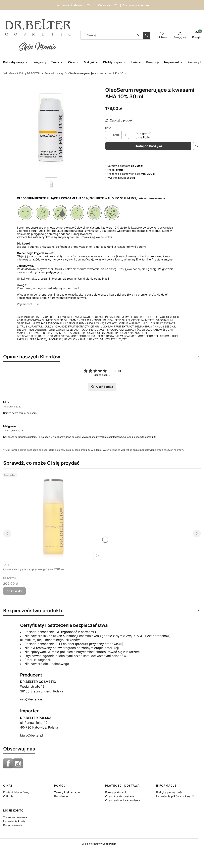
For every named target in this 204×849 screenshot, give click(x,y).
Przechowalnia (12, 825)
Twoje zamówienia (15, 817)
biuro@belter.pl (31, 735)
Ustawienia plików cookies (173, 796)
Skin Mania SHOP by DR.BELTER (21, 73)
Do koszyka (14, 591)
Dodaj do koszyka (148, 146)
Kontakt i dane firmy (16, 792)
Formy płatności (115, 792)
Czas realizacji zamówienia (122, 800)
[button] (146, 35)
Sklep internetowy (97, 843)
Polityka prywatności (169, 792)
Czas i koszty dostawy (120, 796)
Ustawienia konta (14, 821)
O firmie (8, 796)
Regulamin (61, 796)
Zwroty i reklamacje (67, 792)
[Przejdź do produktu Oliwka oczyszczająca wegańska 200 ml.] (53, 516)
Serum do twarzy (54, 73)
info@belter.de (31, 699)
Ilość (108, 128)
